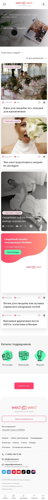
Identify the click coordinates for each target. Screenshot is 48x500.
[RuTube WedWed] (33, 472)
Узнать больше (13, 252)
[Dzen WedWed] (28, 472)
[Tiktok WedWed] (24, 472)
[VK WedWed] (9, 472)
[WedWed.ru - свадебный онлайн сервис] (24, 3)
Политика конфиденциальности (12, 486)
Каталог (5, 438)
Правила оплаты (7, 489)
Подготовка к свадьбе (13, 67)
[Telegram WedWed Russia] (4, 472)
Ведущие (40, 365)
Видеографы (23, 365)
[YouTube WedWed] (19, 472)
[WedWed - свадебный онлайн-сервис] (24, 410)
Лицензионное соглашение (10, 483)
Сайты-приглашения (19, 438)
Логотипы (6, 447)
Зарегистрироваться (24, 419)
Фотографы (7, 365)
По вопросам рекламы (21, 447)
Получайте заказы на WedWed (13, 430)
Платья (16, 442)
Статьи (24, 442)
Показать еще (24, 386)
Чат (4, 4)
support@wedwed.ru (13, 465)
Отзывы (32, 442)
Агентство (6, 442)
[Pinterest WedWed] (14, 472)
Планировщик (36, 438)
